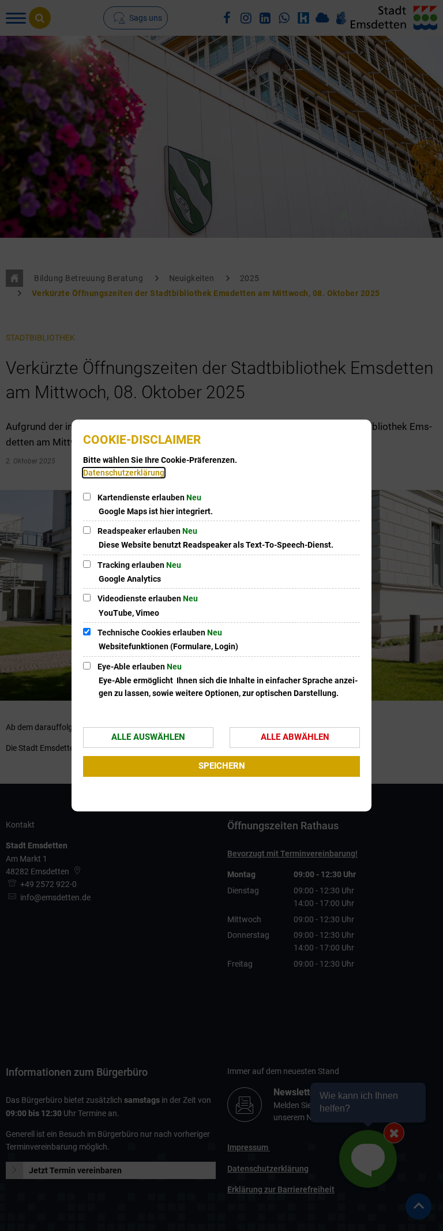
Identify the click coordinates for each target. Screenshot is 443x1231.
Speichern (221, 766)
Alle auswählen (148, 737)
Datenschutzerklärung (123, 472)
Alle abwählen (295, 737)
